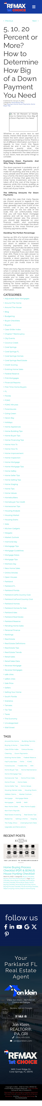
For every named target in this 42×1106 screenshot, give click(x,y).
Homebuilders (11, 498)
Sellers (8, 688)
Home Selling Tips (13, 480)
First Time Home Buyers (15, 387)
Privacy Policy (10, 1094)
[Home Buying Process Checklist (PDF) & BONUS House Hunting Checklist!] (20, 850)
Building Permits (28, 741)
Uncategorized (11, 723)
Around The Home (13, 303)
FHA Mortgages (12, 378)
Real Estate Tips (12, 648)
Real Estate (10, 639)
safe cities (9, 674)
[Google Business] (26, 926)
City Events (10, 338)
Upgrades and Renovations (15, 827)
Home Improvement (14, 453)
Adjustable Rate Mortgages (17, 299)
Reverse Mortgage (13, 666)
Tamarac (8, 705)
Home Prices (10, 782)
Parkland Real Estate (14, 617)
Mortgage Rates (12, 555)
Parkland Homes (12, 604)
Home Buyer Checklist (17, 880)
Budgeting (10, 316)
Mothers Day (10, 564)
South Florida (11, 697)
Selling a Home (22, 819)
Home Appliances (13, 427)
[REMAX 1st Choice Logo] (15, 3)
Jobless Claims (10, 794)
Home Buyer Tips (17, 102)
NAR (25, 802)
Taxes (7, 714)
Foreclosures (10, 409)
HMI (31, 766)
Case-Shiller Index (13, 329)
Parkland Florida (12, 590)
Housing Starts (11, 520)
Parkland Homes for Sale (16, 608)
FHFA (22, 762)
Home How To (11, 444)
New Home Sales (12, 568)
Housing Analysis (12, 511)
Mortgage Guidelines (14, 551)
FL (6, 391)
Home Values (11, 493)
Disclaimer (8, 1096)
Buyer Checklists (12, 321)
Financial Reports (12, 383)
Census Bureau (27, 749)
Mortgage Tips (11, 559)
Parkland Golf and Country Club (19, 599)
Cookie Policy (20, 1094)
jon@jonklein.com (22, 1041)
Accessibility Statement (30, 1092)
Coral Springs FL (12, 352)
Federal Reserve (12, 374)
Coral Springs (10, 347)
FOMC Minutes (11, 405)
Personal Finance (12, 630)
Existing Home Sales (14, 369)
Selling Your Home (13, 692)
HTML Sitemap (16, 1092)
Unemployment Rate (28, 823)
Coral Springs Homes (14, 356)
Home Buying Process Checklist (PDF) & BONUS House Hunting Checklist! (19, 870)
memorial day (11, 542)
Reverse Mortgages (13, 670)
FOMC (7, 400)
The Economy (11, 719)
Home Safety (10, 471)
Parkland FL (10, 586)
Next (34, 21)
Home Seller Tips (12, 475)
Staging (33, 819)
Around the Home (12, 741)
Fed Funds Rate (11, 762)
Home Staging (11, 484)
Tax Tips (8, 710)
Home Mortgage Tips (14, 467)
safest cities (10, 679)
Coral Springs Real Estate (16, 360)
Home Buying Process (23, 884)
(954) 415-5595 (22, 1037)
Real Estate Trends (13, 652)
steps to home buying (27, 888)
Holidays (8, 422)
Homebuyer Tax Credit (15, 502)
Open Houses (11, 577)
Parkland (9, 582)
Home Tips (9, 489)
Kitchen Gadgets (12, 528)
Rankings (9, 635)
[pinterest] (6, 934)
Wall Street (10, 727)
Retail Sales (10, 657)
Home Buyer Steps (22, 882)
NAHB (18, 802)
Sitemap (7, 1092)
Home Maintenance (29, 770)
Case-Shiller (24, 745)
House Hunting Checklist (29, 886)
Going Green (10, 413)
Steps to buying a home (11, 888)
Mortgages (9, 802)
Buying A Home (12, 104)
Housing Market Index (13, 790)
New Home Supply (28, 806)
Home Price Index (28, 778)
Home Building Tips (14, 431)
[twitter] (34, 926)
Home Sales (22, 782)
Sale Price (9, 683)
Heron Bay (9, 418)
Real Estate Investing (13, 815)
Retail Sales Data (12, 661)
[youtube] (19, 926)
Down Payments (24, 104)
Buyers (8, 325)
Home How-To (11, 449)
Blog (7, 312)
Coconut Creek (11, 343)
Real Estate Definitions (15, 643)
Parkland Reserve (12, 621)
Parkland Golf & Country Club (18, 595)
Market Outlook (12, 537)
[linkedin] (12, 926)
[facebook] (5, 926)
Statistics (9, 701)
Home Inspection (12, 458)
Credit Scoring (11, 365)
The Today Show (11, 823)
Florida (8, 396)
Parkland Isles (11, 612)
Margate (8, 533)
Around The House (13, 307)
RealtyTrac (9, 819)
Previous (9, 21)
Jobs (7, 524)
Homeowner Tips (12, 506)
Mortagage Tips (12, 546)
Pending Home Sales (14, 626)
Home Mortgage (12, 462)
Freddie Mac (22, 766)
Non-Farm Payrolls (12, 811)
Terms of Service (31, 1094)
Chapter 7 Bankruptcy (15, 334)
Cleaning (8, 753)
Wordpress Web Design (27, 1096)
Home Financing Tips (14, 440)
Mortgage (9, 798)
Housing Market (12, 515)
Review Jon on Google (21, 1008)
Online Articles (11, 573)
